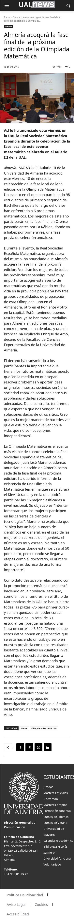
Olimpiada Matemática (44, 728)
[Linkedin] (48, 747)
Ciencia (16, 17)
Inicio (7, 17)
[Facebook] (20, 747)
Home (24, 728)
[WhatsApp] (38, 747)
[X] (29, 747)
